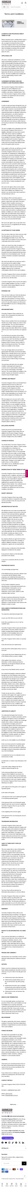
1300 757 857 (8, 1093)
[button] (25, 2)
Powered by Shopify (19, 1178)
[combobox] (14, 6)
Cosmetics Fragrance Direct (10, 1178)
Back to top (13, 1104)
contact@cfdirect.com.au (11, 1095)
